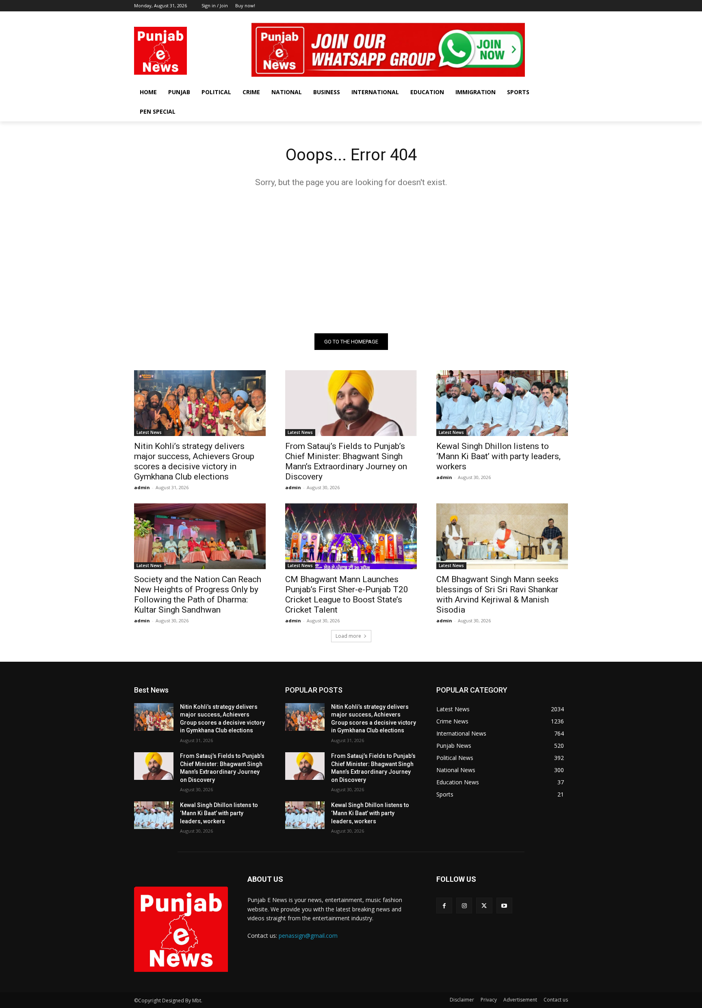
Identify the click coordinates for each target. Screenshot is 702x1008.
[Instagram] (541, 17)
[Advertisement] (351, 260)
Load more (348, 635)
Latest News (149, 432)
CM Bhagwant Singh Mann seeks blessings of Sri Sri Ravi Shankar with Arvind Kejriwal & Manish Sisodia (497, 594)
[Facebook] (529, 17)
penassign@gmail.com (308, 935)
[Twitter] (552, 17)
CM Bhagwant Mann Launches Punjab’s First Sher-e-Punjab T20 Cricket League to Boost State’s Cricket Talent (346, 594)
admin (142, 487)
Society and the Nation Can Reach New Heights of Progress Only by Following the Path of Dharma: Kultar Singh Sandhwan (197, 594)
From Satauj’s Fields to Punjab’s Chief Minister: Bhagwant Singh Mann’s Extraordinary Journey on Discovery (346, 461)
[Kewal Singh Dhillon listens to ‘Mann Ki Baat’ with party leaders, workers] (502, 403)
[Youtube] (563, 17)
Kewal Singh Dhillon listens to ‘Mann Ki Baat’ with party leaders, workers (498, 456)
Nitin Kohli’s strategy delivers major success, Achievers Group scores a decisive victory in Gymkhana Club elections (194, 461)
